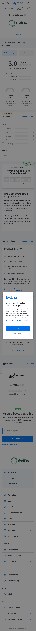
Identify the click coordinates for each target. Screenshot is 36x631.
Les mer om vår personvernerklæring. (17, 320)
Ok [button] (18, 328)
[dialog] (18, 315)
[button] (18, 333)
